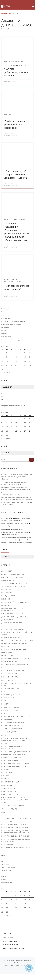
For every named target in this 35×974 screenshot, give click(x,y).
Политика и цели (6, 882)
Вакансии (5, 599)
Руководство (5, 318)
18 (16, 361)
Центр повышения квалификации (16, 836)
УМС (3, 812)
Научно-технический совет (13, 671)
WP (12, 965)
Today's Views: (8, 941)
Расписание (6, 776)
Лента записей (6, 864)
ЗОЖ (3, 626)
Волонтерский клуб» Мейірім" (14, 602)
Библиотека (5, 327)
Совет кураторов (8, 791)
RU (2, 397)
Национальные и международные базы (16, 684)
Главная (4, 14)
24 (11, 365)
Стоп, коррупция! (9, 809)
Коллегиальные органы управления (17, 641)
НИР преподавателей (10, 695)
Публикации (6, 773)
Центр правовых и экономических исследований (16, 840)
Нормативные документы (12, 710)
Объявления (5, 315)
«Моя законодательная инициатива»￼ (16, 287)
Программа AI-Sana (9, 760)
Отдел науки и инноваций (12, 722)
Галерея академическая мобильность (13, 406)
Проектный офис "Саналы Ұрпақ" (15, 763)
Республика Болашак (10, 782)
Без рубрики (6, 590)
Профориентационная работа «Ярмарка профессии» (16, 124)
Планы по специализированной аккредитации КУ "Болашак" (15, 753)
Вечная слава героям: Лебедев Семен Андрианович (15, 519)
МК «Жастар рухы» (9, 661)
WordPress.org (6, 870)
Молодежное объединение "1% (15, 664)
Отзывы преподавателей (12, 726)
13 (25, 357)
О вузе (4, 713)
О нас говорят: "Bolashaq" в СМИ (15, 716)
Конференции (7, 655)
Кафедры (4, 334)
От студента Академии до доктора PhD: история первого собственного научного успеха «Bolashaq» (16, 476)
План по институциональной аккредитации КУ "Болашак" (14, 739)
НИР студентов (7, 698)
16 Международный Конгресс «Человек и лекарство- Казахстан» (16, 174)
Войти (3, 861)
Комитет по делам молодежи (14, 644)
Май (14, 14)
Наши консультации (10, 688)
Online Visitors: (9, 937)
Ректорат (5, 779)
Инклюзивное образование (13, 629)
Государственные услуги (12, 614)
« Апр (3, 372)
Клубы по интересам (10, 637)
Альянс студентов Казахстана (14, 583)
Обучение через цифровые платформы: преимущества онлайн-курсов (14, 483)
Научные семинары (9, 677)
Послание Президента (11, 757)
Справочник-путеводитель (13, 806)
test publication (11, 526)
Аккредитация (7, 580)
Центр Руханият (8, 844)
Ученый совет (7, 821)
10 (11, 357)
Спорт (4, 803)
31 (11, 369)
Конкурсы (5, 647)
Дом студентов (8, 620)
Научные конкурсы (9, 674)
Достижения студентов (11, 623)
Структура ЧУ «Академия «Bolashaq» (13, 321)
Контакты (4, 330)
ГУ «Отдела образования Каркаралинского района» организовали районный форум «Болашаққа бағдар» (16, 232)
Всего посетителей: (10, 948)
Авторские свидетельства (12, 574)
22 (2, 365)
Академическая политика (12, 577)
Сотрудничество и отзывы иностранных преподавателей (14, 798)
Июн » (8, 372)
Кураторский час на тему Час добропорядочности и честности (16, 70)
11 (16, 357)
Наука (3, 668)
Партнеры (5, 735)
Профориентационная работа (14, 766)
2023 (9, 14)
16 (7, 361)
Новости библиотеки (10, 707)
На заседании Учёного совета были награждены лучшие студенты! (16, 503)
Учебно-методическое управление (16, 818)
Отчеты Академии (9, 732)
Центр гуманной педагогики (14, 824)
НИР (3, 691)
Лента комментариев (8, 867)
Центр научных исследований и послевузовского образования (15, 832)
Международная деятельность (15, 658)
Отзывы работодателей (11, 729)
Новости (4, 312)
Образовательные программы (11, 324)
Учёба (4, 815)
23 (7, 365)
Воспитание (6, 605)
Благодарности (6, 337)
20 (25, 361)
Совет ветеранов (9, 788)
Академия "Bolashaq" (10, 81)
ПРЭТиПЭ (5, 769)
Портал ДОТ (5, 309)
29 (2, 369)
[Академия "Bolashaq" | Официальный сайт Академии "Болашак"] (5, 6)
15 (2, 361)
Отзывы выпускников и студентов (12, 340)
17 (11, 361)
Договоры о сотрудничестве (14, 617)
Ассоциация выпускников (13, 586)
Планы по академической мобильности (12, 747)
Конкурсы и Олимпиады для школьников (13, 651)
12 (20, 357)
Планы (4, 743)
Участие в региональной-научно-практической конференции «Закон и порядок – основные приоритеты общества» (16, 540)
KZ (2, 394)
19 (20, 361)
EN (2, 400)
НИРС (3, 701)
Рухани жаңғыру (8, 785)
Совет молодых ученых (11, 794)
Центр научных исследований (14, 828)
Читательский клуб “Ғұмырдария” (15, 847)
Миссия (3, 876)
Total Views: (7, 944)
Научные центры (8, 680)
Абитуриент (6, 571)
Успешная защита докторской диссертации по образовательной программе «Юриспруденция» (16, 498)
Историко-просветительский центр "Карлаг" (17, 633)
